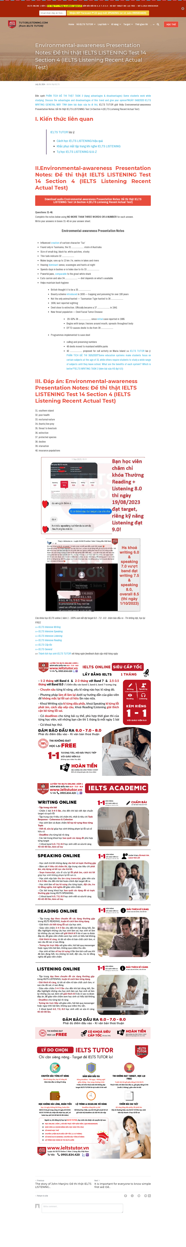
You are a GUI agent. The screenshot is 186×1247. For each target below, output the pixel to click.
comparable (61, 274)
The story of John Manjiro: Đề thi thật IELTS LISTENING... (63, 1185)
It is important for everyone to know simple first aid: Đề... (122, 1185)
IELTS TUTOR (59, 132)
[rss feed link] (149, 1195)
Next (96, 1180)
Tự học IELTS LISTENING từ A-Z (77, 152)
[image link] (12, 24)
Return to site (42, 1195)
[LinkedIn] (138, 1195)
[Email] (145, 1195)
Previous (40, 1180)
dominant (54, 265)
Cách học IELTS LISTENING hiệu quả (80, 141)
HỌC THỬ (171, 24)
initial (100, 319)
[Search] (158, 24)
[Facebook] (125, 1195)
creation (55, 243)
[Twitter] (132, 1195)
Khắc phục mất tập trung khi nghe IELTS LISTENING (88, 146)
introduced (72, 294)
